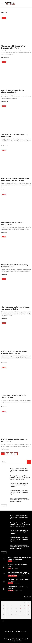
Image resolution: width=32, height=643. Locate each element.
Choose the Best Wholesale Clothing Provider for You (14, 266)
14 (20, 608)
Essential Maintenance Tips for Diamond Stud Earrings (12, 91)
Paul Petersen (4, 101)
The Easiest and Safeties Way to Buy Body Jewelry (14, 135)
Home (9, 568)
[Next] (5, 505)
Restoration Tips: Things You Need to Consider (18, 580)
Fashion (4, 18)
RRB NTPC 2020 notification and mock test (17, 587)
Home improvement (12, 575)
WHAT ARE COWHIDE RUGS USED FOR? (17, 565)
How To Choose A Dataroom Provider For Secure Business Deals (19, 470)
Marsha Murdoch (5, 57)
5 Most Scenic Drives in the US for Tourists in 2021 (13, 396)
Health (9, 561)
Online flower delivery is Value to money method (13, 223)
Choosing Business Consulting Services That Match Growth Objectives (19, 492)
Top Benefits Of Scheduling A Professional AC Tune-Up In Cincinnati (19, 484)
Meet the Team (21, 631)
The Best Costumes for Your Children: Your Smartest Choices (15, 308)
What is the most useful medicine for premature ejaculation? (19, 558)
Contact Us (9, 631)
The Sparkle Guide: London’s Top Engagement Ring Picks (13, 47)
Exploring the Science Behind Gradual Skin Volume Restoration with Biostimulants (20, 499)
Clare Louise (4, 232)
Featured (10, 583)
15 (24, 608)
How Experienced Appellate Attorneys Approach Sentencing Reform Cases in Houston (20, 477)
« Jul (2, 621)
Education (10, 590)
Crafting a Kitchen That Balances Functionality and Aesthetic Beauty (19, 573)
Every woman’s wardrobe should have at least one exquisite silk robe (15, 179)
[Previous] (2, 505)
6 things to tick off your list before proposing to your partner (14, 352)
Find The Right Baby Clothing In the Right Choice (14, 440)
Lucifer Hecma (4, 190)
